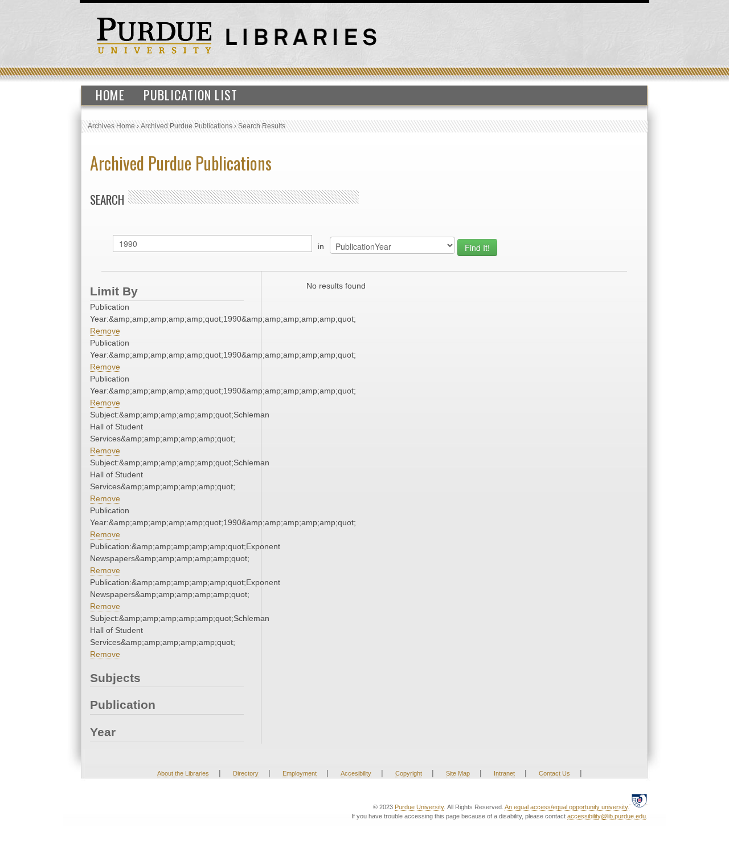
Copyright (408, 773)
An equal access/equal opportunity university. (567, 807)
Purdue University (419, 807)
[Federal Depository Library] (639, 800)
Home (110, 95)
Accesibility (356, 773)
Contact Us (554, 773)
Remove (105, 330)
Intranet (504, 773)
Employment (299, 773)
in (321, 246)
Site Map (458, 773)
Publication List (190, 95)
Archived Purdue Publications (186, 126)
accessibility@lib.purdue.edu (606, 816)
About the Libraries (183, 773)
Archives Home (111, 126)
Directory (246, 773)
